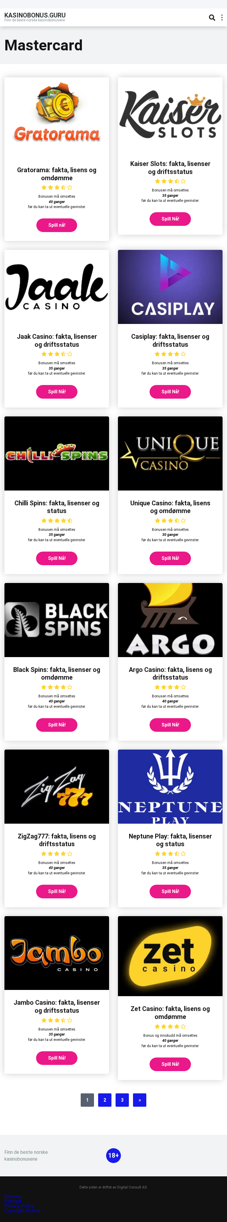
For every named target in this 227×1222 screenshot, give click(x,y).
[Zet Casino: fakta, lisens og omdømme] (170, 994)
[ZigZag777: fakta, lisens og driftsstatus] (56, 822)
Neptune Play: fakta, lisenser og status (170, 840)
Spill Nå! (170, 219)
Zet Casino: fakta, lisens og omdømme (170, 1012)
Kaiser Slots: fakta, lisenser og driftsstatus (170, 167)
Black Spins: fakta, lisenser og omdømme (56, 673)
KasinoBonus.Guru (35, 15)
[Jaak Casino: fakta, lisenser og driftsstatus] (56, 322)
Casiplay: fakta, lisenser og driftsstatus (170, 340)
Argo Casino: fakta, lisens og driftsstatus (170, 673)
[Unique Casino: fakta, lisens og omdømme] (170, 489)
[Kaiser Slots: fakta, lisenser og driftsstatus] (170, 149)
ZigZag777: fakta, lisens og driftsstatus (57, 840)
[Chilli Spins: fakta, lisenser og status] (56, 489)
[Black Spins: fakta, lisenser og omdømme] (56, 655)
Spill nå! (56, 225)
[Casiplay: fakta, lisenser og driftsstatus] (170, 322)
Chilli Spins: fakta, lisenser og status (56, 507)
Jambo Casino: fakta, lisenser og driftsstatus (57, 1006)
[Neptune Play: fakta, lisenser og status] (170, 822)
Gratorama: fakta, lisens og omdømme (56, 174)
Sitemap (13, 1196)
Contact (13, 1201)
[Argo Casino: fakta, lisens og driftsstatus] (170, 655)
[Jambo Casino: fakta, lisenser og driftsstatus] (56, 988)
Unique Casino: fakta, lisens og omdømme (170, 507)
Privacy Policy (19, 1206)
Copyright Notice (22, 1210)
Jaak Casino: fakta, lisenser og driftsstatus (57, 340)
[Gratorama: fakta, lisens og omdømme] (56, 156)
